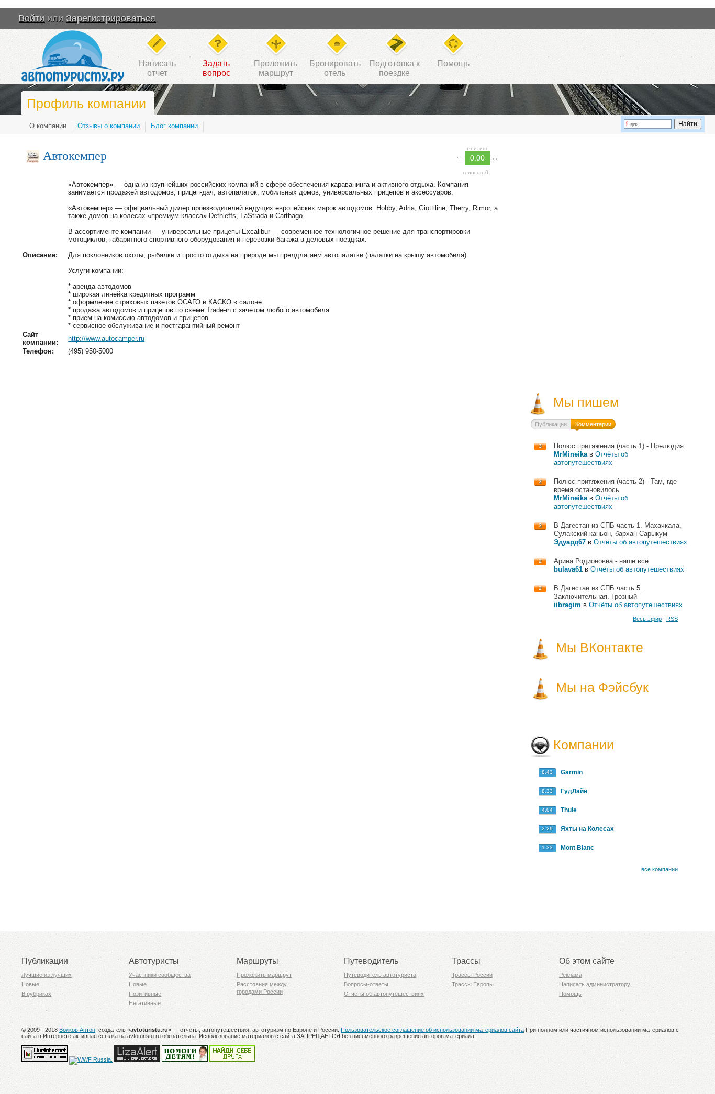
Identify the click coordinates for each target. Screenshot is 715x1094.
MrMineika (570, 454)
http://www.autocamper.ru (106, 339)
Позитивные (145, 993)
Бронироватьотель (335, 68)
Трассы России (472, 975)
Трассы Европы (473, 984)
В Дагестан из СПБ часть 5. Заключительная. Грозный (598, 592)
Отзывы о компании (108, 126)
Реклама (570, 975)
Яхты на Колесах (585, 829)
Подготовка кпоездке (394, 68)
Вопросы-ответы (366, 984)
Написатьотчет (157, 68)
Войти (31, 18)
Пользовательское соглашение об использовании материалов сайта (432, 1030)
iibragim (567, 605)
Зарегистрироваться (110, 18)
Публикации (551, 424)
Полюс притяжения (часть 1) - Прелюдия (619, 446)
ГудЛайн (571, 791)
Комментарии (593, 424)
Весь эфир (647, 619)
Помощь (453, 63)
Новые (30, 984)
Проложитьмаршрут (275, 68)
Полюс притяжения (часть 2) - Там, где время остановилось (615, 485)
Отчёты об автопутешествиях (591, 458)
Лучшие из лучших (46, 975)
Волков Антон (77, 1030)
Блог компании (174, 126)
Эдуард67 (570, 542)
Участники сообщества (160, 975)
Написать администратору (594, 984)
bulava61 (568, 569)
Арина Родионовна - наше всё (601, 561)
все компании (659, 869)
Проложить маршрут (264, 975)
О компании (47, 126)
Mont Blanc (575, 847)
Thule (566, 810)
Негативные (145, 1003)
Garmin (569, 772)
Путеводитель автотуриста (380, 975)
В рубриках (36, 993)
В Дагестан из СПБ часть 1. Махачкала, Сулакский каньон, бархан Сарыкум (618, 529)
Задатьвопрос (216, 68)
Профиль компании (86, 103)
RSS (672, 619)
